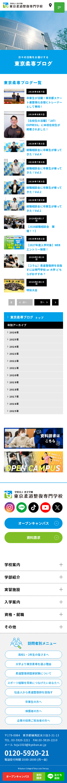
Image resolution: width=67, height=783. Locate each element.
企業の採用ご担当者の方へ (33, 720)
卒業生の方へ (33, 702)
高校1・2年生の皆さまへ (33, 655)
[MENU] (59, 7)
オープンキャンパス (17, 776)
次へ (42, 302)
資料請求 (39, 776)
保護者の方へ (33, 711)
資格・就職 (14, 614)
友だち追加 (58, 776)
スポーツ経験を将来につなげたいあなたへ (33, 683)
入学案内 (12, 601)
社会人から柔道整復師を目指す (33, 692)
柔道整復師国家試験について (33, 673)
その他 (10, 626)
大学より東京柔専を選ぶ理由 (33, 664)
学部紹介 (12, 577)
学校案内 (12, 564)
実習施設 (12, 589)
